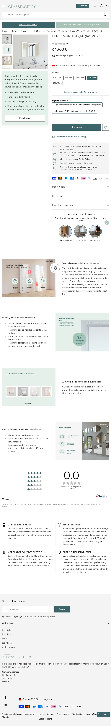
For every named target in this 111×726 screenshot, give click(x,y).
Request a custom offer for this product (80, 92)
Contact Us (77, 714)
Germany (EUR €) (30, 699)
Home (5, 31)
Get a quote (103, 714)
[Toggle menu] (3, 5)
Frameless (25, 31)
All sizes (55, 72)
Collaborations (45, 719)
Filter (7, 499)
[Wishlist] (107, 6)
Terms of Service (46, 714)
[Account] (95, 5)
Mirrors (14, 31)
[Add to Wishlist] (105, 127)
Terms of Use (35, 617)
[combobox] (55, 15)
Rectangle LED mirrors (57, 31)
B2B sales (83, 6)
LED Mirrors (38, 31)
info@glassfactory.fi (96, 390)
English (47, 700)
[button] (28, 25)
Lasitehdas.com (16, 714)
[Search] (105, 14)
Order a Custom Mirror (96, 714)
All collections (63, 714)
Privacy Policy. (49, 617)
